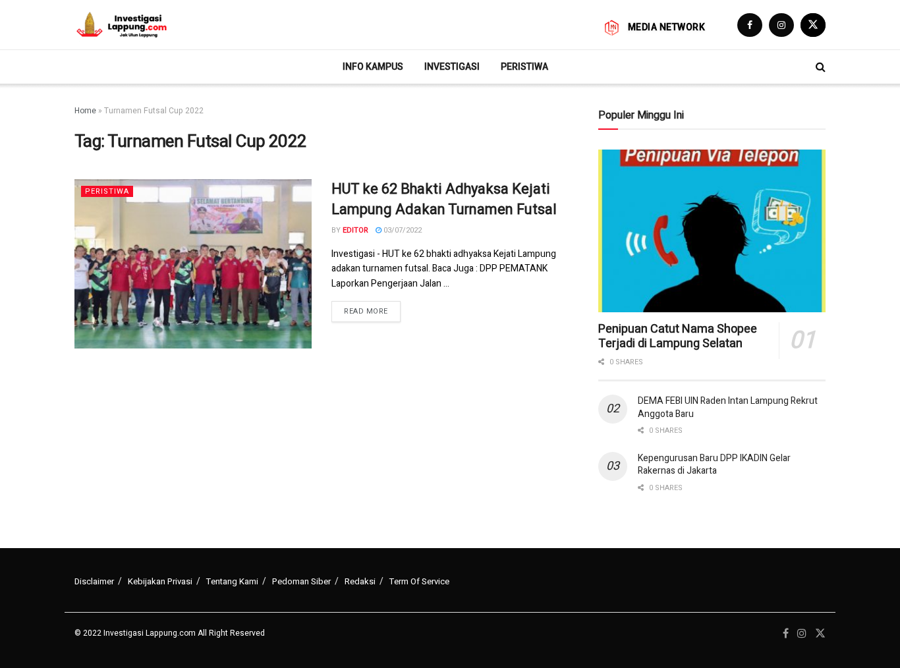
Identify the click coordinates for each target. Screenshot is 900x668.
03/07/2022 (401, 230)
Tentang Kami (232, 581)
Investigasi (452, 66)
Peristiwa (524, 66)
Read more (366, 311)
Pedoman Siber (301, 581)
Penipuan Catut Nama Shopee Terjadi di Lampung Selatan (677, 336)
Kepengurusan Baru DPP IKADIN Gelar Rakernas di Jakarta (714, 464)
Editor (355, 230)
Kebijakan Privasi (160, 581)
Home (85, 111)
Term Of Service (419, 581)
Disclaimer (94, 581)
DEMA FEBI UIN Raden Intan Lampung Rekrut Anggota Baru (728, 407)
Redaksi (360, 581)
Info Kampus (373, 66)
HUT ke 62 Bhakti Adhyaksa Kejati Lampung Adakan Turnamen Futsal (444, 199)
